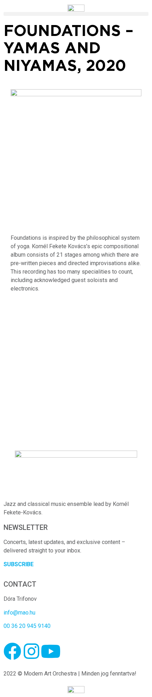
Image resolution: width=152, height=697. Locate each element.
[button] (76, 14)
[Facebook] (12, 651)
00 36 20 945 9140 (27, 626)
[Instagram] (31, 651)
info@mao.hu (19, 612)
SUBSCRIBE (19, 564)
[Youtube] (50, 651)
